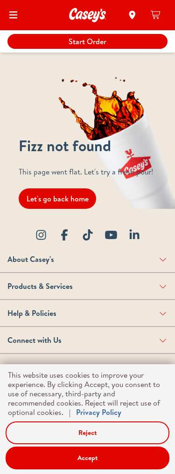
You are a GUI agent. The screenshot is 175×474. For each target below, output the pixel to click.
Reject (87, 432)
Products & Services (40, 286)
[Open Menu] (13, 14)
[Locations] (132, 15)
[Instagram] (41, 235)
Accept (87, 457)
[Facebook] (64, 235)
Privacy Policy (98, 412)
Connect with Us (34, 340)
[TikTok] (88, 235)
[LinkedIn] (134, 235)
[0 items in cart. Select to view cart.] (156, 14)
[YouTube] (111, 235)
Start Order (87, 41)
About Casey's (30, 259)
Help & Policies (31, 313)
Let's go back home (58, 199)
